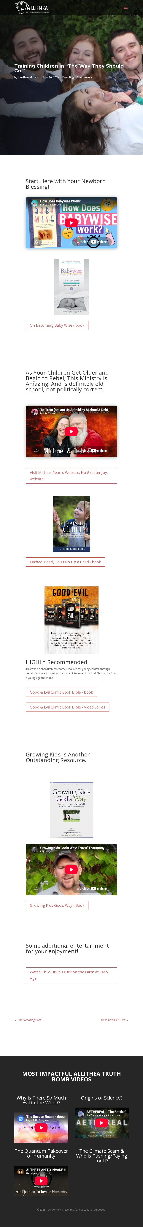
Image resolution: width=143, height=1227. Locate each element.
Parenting (68, 77)
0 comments (84, 77)
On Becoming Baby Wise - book (57, 325)
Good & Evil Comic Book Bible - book (61, 692)
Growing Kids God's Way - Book (57, 905)
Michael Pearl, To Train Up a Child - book (65, 561)
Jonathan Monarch (29, 77)
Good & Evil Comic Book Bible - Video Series (67, 707)
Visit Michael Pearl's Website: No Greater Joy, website (69, 475)
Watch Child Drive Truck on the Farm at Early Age (69, 975)
